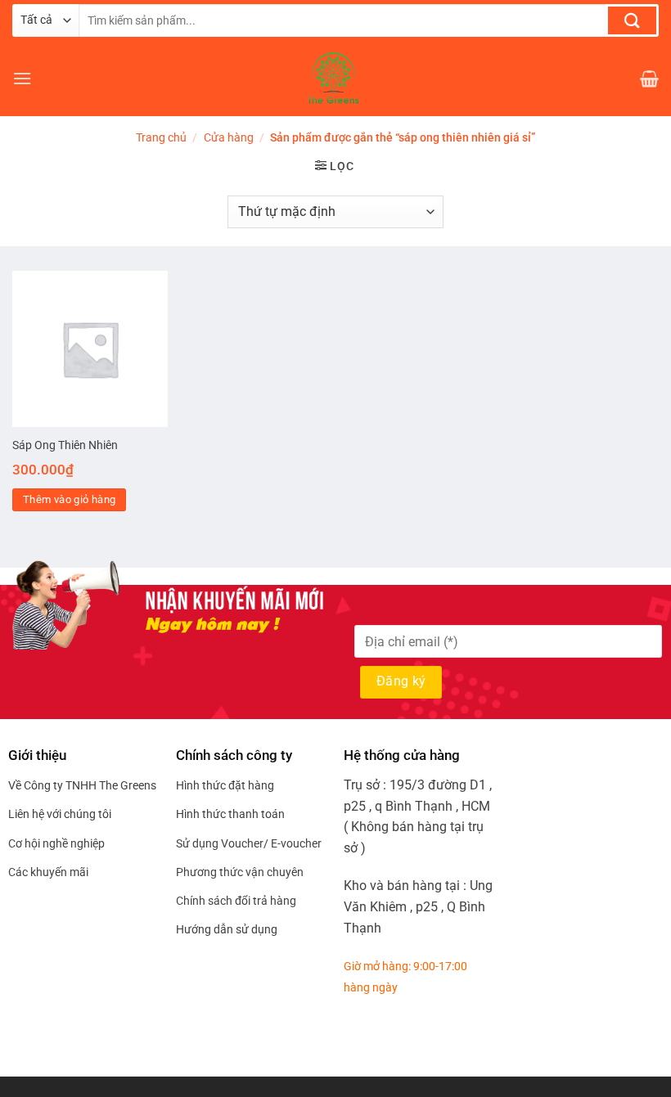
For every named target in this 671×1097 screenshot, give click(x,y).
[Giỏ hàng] (649, 79)
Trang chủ (161, 137)
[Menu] (22, 78)
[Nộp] (632, 20)
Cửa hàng (229, 137)
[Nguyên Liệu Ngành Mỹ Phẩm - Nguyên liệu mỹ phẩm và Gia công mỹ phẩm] (335, 78)
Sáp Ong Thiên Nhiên (65, 445)
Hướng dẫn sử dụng (226, 929)
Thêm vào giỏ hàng (69, 499)
